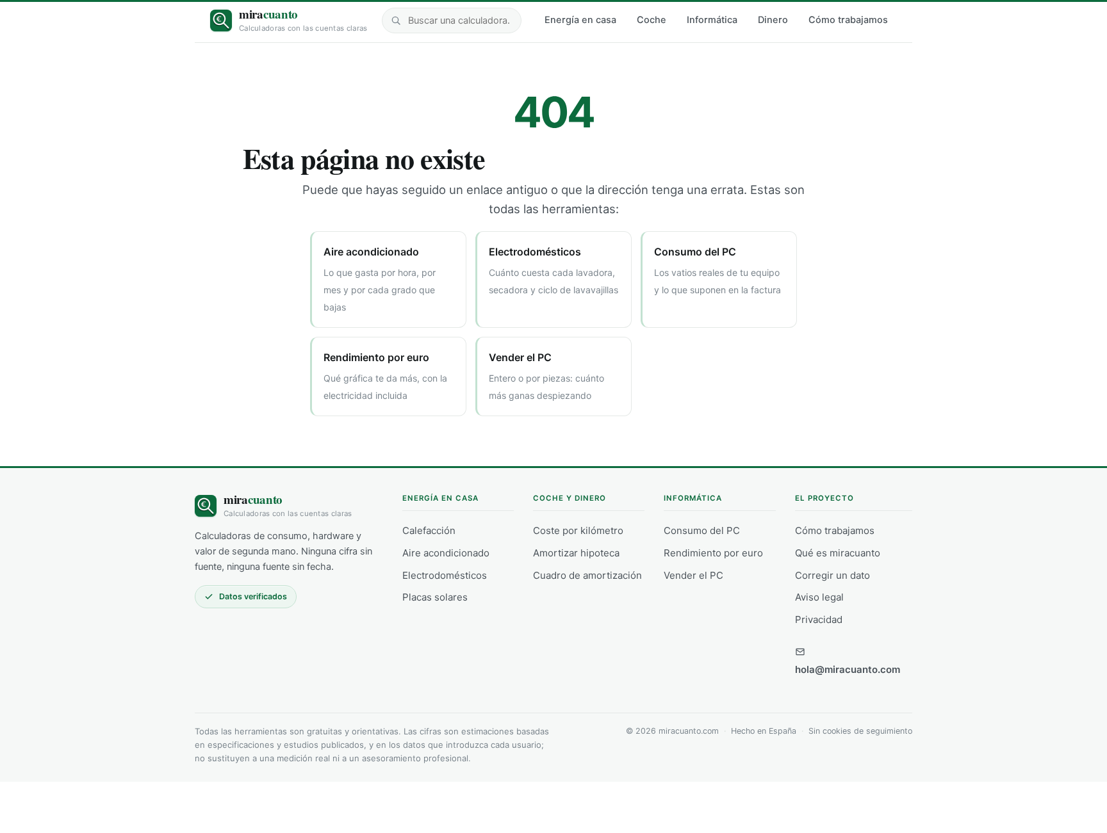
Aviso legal (819, 597)
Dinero (773, 20)
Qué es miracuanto (837, 553)
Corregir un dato (832, 575)
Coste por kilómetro (578, 530)
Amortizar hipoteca (576, 553)
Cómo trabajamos (848, 20)
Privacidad (818, 619)
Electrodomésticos (444, 575)
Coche (651, 20)
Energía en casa (580, 20)
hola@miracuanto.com (847, 669)
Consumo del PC (702, 530)
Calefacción (428, 530)
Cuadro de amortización (587, 575)
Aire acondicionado (445, 553)
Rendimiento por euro (713, 553)
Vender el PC (693, 575)
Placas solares (435, 597)
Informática (712, 20)
